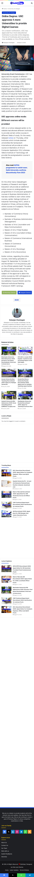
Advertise (4, 856)
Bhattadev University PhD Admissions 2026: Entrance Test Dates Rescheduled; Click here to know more (8, 360)
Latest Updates (14, 870)
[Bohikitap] (17, 3)
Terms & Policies (24, 870)
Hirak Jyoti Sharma (17, 867)
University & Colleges (14, 8)
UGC (17, 300)
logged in (11, 421)
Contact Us (4, 845)
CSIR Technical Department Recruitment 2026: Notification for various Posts (22, 504)
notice (10, 138)
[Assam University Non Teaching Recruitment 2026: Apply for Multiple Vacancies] (8, 373)
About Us (4, 842)
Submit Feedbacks (6, 854)
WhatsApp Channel (9, 292)
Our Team (4, 848)
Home (5, 8)
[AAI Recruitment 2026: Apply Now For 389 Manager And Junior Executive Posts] (6, 513)
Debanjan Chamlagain (9, 42)
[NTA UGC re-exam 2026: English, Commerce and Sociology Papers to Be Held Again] (25, 351)
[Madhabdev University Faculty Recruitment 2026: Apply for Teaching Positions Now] (25, 395)
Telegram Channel (25, 292)
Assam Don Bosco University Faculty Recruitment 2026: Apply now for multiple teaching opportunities (25, 382)
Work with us (5, 851)
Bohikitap (23, 864)
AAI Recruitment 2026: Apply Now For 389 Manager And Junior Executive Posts (21, 513)
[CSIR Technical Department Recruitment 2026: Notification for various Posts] (6, 505)
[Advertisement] (17, 442)
